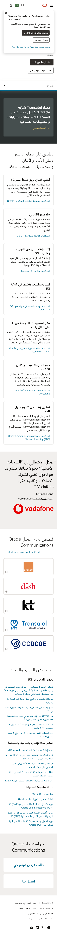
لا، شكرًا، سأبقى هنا (41, 40)
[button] (51, 5)
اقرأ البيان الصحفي (41, 127)
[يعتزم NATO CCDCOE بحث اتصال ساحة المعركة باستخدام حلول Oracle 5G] (29, 644)
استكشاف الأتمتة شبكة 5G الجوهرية (33, 235)
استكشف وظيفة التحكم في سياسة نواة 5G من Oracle (30, 308)
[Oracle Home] (45, 5)
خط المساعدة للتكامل (46, 918)
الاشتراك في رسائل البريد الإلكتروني (40, 913)
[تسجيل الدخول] (11, 5)
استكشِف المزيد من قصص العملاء (24, 551)
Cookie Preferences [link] (46, 908)
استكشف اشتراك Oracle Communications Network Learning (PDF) (29, 437)
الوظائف (20, 908)
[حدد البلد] (17, 5)
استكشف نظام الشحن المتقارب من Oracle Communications (29, 350)
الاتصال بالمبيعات (42, 62)
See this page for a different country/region (31, 47)
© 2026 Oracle (47, 903)
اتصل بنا (28, 881)
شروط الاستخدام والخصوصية (25, 903)
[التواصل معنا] (5, 5)
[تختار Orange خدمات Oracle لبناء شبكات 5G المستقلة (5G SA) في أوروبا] (29, 567)
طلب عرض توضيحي (40, 70)
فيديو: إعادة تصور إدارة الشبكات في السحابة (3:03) (30, 749)
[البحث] (23, 5)
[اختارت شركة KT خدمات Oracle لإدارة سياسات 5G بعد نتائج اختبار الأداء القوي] (29, 605)
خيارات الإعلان (31, 908)
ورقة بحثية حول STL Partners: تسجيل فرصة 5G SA (29, 780)
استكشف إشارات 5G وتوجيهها (35, 270)
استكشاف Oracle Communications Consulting (32, 392)
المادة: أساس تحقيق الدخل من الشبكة (35, 799)
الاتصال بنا (32, 918)
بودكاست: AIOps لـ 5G (42, 794)
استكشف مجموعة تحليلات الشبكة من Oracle (28, 200)
